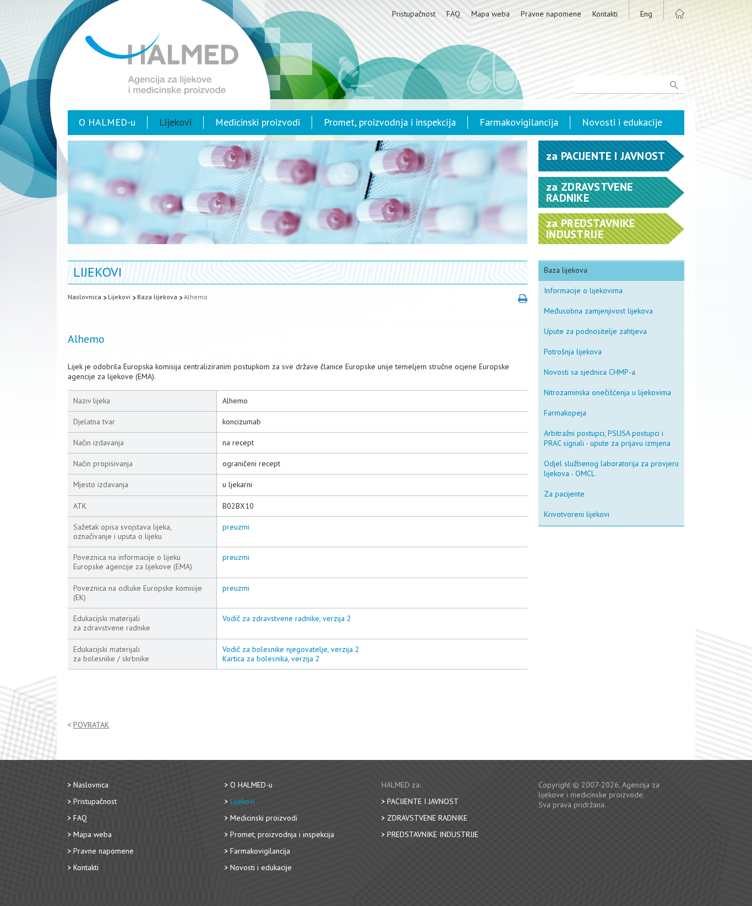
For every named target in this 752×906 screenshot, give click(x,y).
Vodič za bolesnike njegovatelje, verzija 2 (290, 649)
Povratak (91, 725)
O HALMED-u (107, 122)
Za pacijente (564, 494)
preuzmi (235, 527)
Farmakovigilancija (518, 122)
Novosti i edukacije (622, 122)
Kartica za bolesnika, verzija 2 (271, 659)
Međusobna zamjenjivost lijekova (598, 311)
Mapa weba (490, 14)
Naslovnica (84, 297)
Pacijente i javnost (423, 801)
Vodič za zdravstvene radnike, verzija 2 (286, 618)
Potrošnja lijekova (573, 352)
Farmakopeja (565, 413)
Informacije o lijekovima (583, 290)
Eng (646, 14)
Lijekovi (175, 122)
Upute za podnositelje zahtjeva (595, 331)
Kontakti (605, 14)
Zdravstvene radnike (427, 818)
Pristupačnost (413, 14)
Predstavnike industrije (432, 834)
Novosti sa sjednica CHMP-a (589, 372)
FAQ (453, 14)
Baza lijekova (157, 297)
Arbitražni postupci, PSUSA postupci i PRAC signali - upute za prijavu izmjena (607, 438)
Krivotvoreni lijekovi (576, 514)
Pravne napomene (551, 14)
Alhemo (196, 297)
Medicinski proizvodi (257, 122)
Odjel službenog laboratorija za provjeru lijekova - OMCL (611, 468)
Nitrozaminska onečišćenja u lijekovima (607, 392)
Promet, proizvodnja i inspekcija (390, 122)
